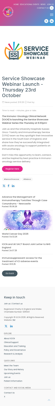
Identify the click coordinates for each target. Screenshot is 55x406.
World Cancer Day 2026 (15, 235)
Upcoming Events (12, 373)
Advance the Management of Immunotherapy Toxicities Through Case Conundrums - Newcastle (24, 201)
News (43, 4)
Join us (50, 4)
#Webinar (27, 179)
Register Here (12, 168)
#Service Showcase (11, 179)
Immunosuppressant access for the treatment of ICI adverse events (22, 260)
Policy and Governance (15, 350)
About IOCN (9, 338)
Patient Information (13, 381)
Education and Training (14, 346)
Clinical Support (11, 342)
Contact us (17, 303)
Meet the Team (11, 365)
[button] (49, 400)
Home (16, 4)
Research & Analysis (13, 353)
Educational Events (29, 4)
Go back (10, 273)
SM (14, 320)
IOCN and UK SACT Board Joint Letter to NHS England (26, 247)
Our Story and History (14, 369)
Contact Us (43, 8)
